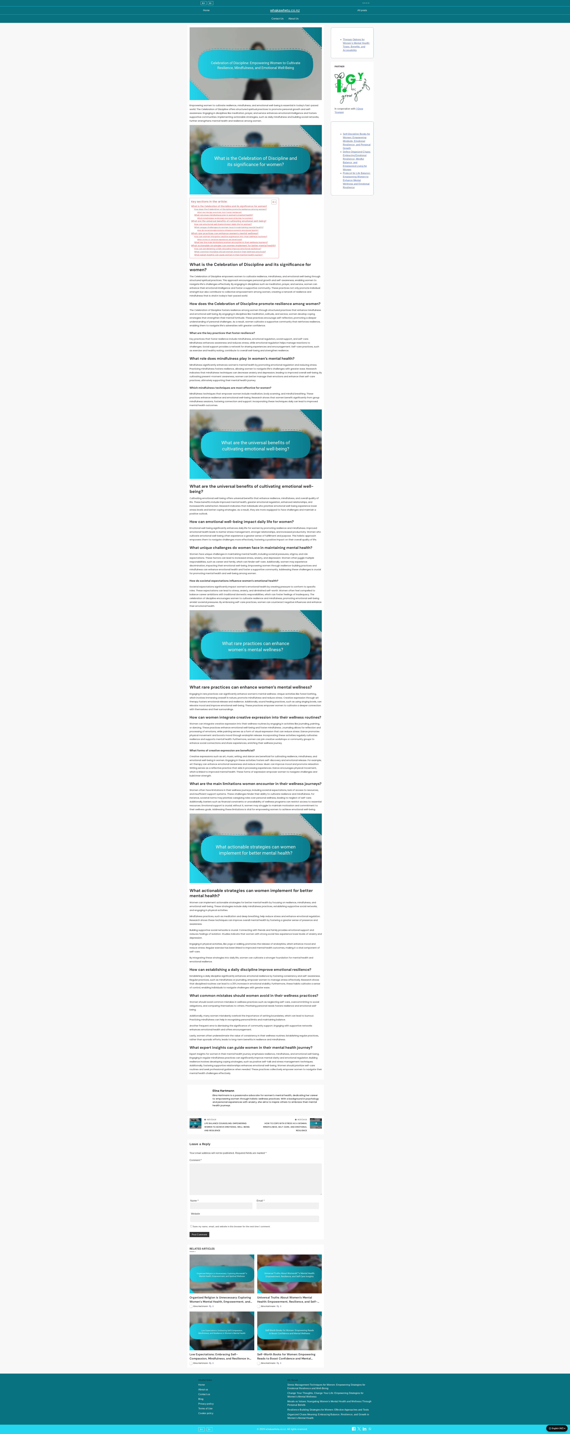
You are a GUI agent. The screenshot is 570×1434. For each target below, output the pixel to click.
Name (194, 1200)
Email (261, 1200)
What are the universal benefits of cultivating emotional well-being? (228, 221)
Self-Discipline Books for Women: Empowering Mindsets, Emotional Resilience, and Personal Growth (356, 141)
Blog (200, 1399)
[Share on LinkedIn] (365, 1430)
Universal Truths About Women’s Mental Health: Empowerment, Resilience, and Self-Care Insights (287, 1302)
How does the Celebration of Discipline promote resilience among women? (230, 209)
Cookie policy (205, 1413)
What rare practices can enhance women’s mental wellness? (224, 233)
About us (203, 1389)
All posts (362, 10)
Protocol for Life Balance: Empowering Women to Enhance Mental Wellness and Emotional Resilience (356, 180)
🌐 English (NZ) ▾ (557, 1428)
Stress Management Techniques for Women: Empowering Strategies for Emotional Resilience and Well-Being (326, 1387)
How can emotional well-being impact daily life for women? (223, 224)
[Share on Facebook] (354, 1430)
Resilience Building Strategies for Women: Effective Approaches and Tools (328, 1409)
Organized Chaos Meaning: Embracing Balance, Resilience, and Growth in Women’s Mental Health (328, 1416)
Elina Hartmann (223, 1091)
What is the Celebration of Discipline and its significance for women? (229, 206)
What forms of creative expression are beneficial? (219, 239)
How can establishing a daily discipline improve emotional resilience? (227, 248)
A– (210, 3)
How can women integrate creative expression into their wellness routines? (230, 236)
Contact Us (277, 18)
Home (206, 10)
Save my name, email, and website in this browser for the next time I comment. (231, 1226)
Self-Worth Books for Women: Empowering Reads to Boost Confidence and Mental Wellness (286, 1358)
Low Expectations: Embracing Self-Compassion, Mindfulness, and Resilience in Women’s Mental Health (219, 1358)
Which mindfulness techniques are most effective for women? (225, 218)
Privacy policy (206, 1404)
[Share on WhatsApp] (370, 1430)
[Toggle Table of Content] (272, 202)
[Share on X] (359, 1430)
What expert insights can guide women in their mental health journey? (228, 255)
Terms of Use (205, 1408)
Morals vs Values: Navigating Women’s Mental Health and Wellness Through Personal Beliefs (329, 1403)
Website (195, 1213)
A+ (203, 3)
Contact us (204, 1394)
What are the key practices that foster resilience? (219, 212)
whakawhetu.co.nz (285, 10)
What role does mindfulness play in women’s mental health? (223, 215)
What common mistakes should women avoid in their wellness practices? (230, 251)
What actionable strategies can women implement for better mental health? (233, 245)
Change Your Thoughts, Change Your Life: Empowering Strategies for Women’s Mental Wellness (325, 1395)
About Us (293, 18)
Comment (196, 1160)
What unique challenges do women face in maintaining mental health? (228, 227)
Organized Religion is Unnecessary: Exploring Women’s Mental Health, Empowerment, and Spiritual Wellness (220, 1302)
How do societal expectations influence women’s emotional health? (227, 230)
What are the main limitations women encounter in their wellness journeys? (231, 242)
